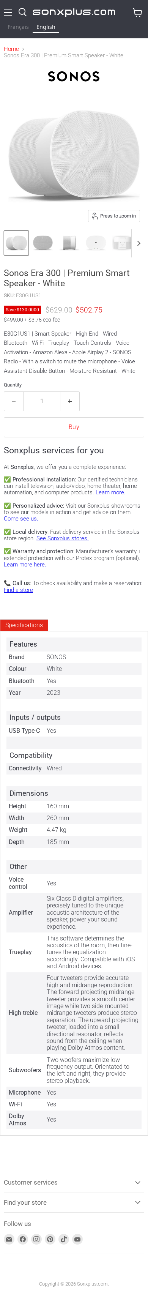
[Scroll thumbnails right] (137, 243)
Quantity (13, 385)
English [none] (45, 26)
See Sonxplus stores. (62, 538)
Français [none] (18, 26)
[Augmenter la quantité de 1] (70, 401)
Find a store (18, 590)
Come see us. (21, 518)
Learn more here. (25, 564)
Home (11, 49)
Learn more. (111, 492)
